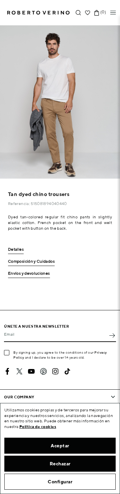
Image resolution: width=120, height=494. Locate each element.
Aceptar (60, 445)
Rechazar (60, 463)
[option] (60, 102)
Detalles (16, 249)
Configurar (60, 481)
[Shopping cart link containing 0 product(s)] (96, 13)
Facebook (7, 371)
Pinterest (43, 371)
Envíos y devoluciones (29, 273)
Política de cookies (37, 426)
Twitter (19, 371)
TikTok (67, 371)
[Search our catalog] (78, 13)
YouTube (31, 371)
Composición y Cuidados (31, 261)
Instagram (55, 371)
